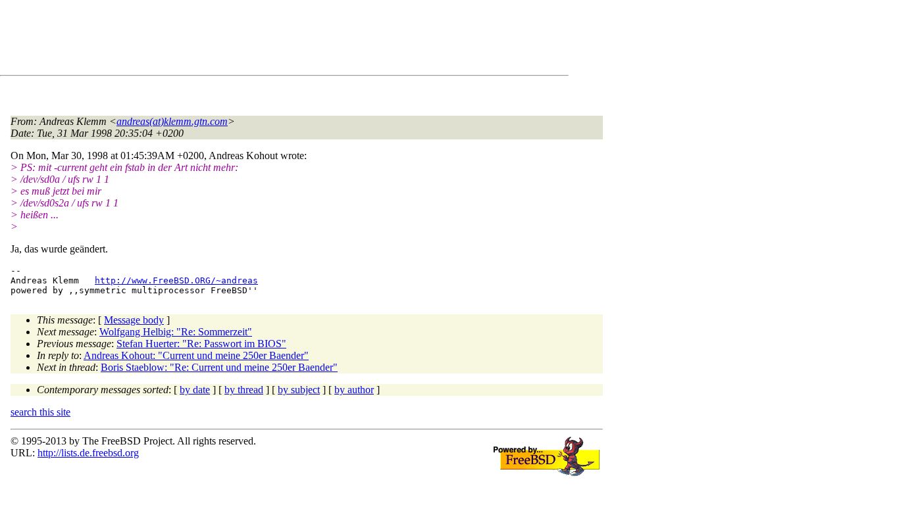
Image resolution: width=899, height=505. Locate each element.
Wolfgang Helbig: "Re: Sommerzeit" (175, 331)
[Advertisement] (250, 40)
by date (195, 389)
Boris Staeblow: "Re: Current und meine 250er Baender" (219, 367)
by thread (243, 389)
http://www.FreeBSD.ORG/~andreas (176, 280)
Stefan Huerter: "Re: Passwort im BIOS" (201, 343)
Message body (134, 319)
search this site (40, 412)
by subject (299, 389)
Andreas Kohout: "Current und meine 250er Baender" (196, 355)
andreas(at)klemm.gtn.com (172, 121)
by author (354, 389)
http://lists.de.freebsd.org (88, 452)
